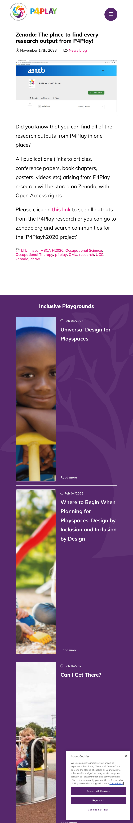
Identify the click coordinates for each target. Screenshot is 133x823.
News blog (78, 50)
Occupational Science (83, 250)
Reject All (98, 800)
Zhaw (35, 259)
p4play (61, 254)
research (86, 254)
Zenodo (22, 259)
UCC (99, 254)
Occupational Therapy (34, 254)
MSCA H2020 (51, 250)
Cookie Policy (116, 783)
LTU (24, 250)
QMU (73, 254)
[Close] (126, 756)
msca (33, 250)
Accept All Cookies (98, 791)
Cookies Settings (98, 809)
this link (61, 209)
